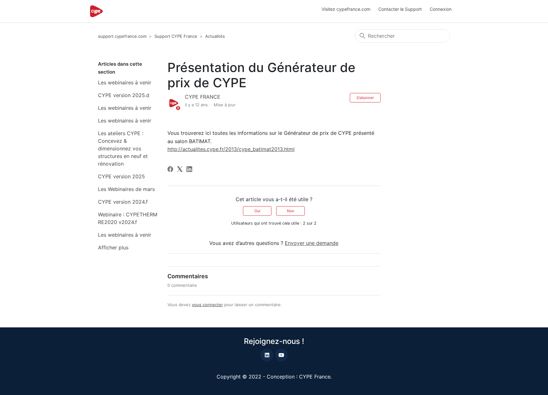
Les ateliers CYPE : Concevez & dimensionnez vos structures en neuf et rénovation (123, 148)
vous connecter (207, 304)
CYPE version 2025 (121, 176)
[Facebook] (170, 169)
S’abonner (365, 97)
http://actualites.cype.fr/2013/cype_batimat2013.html (231, 149)
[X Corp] (180, 169)
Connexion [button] (441, 9)
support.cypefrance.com (122, 36)
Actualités (215, 36)
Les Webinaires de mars (126, 189)
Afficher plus (113, 247)
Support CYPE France (175, 36)
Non (290, 210)
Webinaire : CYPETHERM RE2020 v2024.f (127, 218)
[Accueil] (96, 11)
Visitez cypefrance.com (346, 9)
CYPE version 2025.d (123, 95)
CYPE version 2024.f (123, 202)
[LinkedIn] (189, 169)
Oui (257, 210)
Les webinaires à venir (124, 82)
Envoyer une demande (311, 243)
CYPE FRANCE (202, 97)
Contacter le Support (400, 9)
